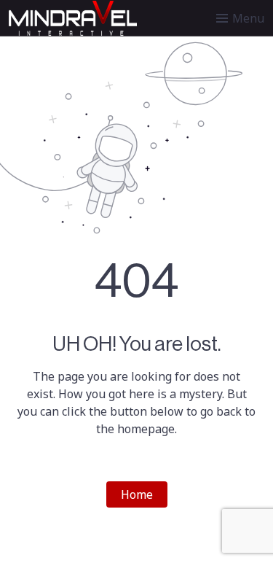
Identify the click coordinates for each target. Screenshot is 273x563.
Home (137, 494)
